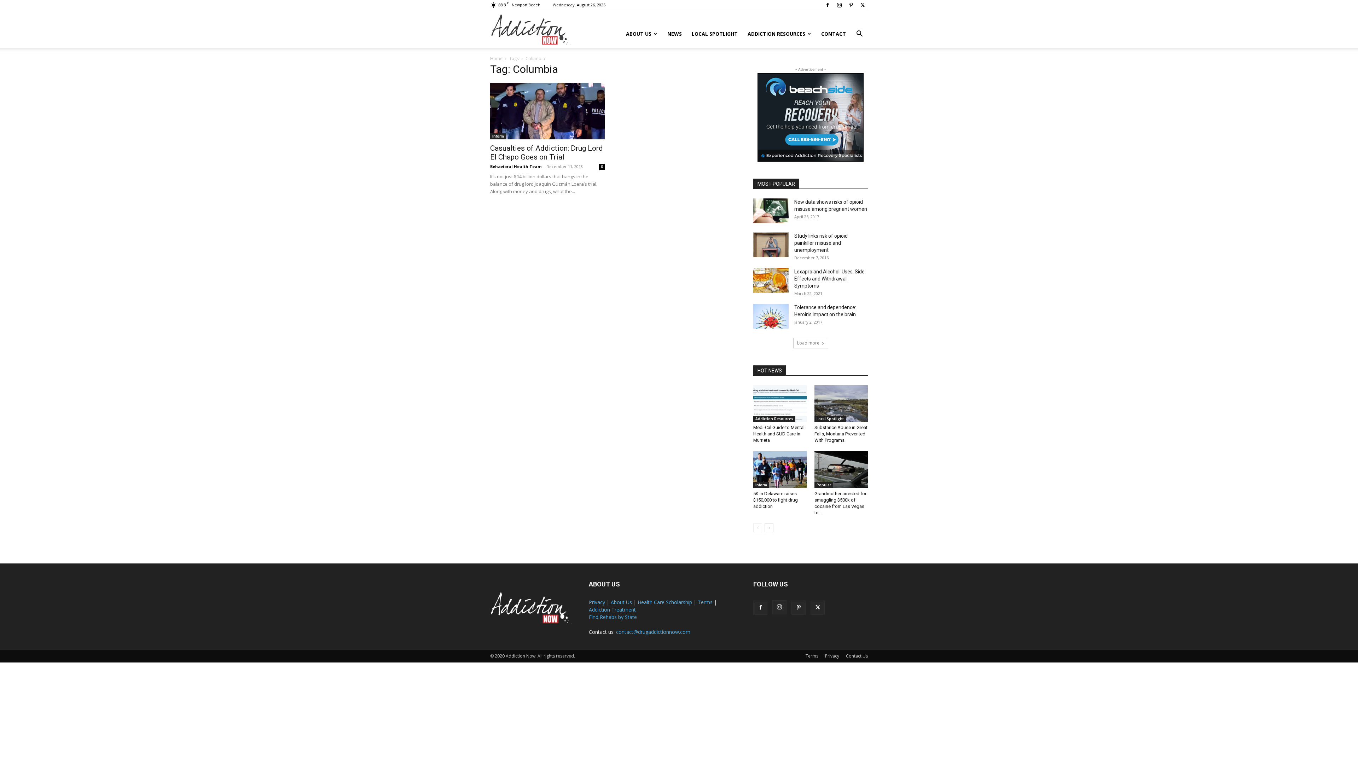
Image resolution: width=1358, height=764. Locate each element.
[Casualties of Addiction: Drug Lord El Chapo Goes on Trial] (547, 111)
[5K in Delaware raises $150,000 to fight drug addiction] (780, 469)
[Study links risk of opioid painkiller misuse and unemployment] (771, 244)
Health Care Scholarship (665, 602)
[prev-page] (757, 527)
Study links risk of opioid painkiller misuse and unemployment (821, 243)
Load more (808, 343)
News (674, 33)
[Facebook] (827, 5)
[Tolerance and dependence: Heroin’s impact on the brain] (771, 316)
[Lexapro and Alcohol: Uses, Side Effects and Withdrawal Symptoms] (771, 280)
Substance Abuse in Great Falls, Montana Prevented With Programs (840, 434)
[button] (859, 34)
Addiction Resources (776, 33)
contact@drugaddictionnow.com (653, 632)
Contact (833, 33)
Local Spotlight (715, 33)
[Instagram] (839, 5)
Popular (824, 484)
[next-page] (769, 527)
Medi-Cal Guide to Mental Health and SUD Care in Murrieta (779, 434)
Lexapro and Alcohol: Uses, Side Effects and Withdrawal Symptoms (829, 279)
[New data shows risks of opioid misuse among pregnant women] (771, 210)
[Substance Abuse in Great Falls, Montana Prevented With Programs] (841, 403)
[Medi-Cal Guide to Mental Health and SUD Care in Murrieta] (780, 403)
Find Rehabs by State (613, 617)
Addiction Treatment (612, 609)
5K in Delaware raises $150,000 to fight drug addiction (775, 500)
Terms (705, 602)
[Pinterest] (851, 5)
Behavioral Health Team (515, 166)
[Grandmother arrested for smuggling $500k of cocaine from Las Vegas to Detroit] (841, 469)
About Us (638, 33)
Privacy (597, 602)
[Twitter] (862, 5)
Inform (498, 136)
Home (496, 59)
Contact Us (857, 656)
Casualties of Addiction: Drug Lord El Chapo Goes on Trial (546, 152)
